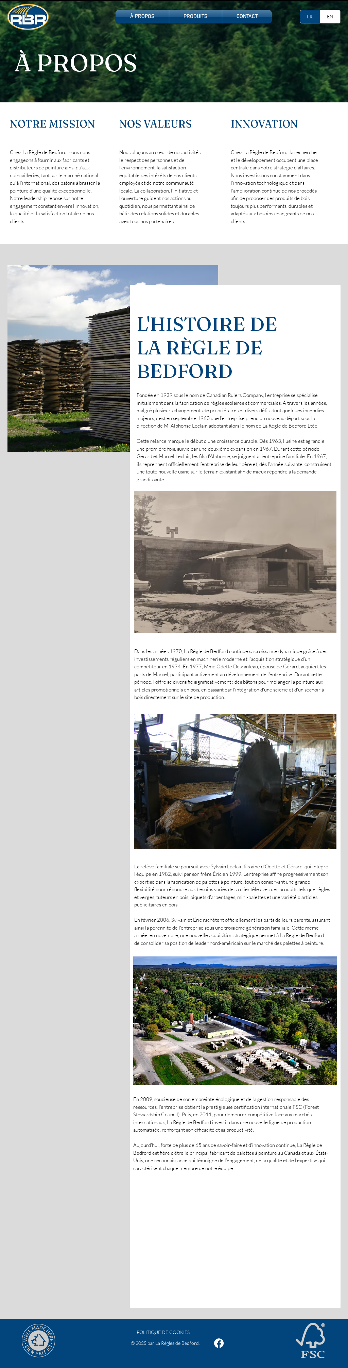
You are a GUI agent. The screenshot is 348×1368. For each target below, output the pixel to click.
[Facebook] (219, 1343)
